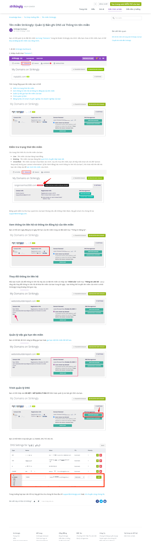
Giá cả (101, 9)
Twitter (101, 501)
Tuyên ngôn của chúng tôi (107, 538)
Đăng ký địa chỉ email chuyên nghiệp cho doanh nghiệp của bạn (37, 99)
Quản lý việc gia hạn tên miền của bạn (27, 93)
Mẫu (93, 9)
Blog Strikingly (63, 536)
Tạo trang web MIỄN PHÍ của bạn (125, 4)
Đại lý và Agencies (82, 538)
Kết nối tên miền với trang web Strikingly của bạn (127, 37)
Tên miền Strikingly (49, 17)
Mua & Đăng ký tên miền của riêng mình (24, 41)
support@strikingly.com (18, 214)
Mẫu (14, 538)
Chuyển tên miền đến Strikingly (121, 40)
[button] (34, 501)
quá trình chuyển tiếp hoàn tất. (52, 159)
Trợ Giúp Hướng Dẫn (31, 17)
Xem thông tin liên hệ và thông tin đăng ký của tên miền (34, 91)
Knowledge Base (15, 17)
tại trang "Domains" (43, 38)
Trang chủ (83, 9)
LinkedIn (105, 501)
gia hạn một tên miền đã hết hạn (59, 340)
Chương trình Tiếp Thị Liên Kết (87, 536)
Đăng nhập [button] (103, 4)
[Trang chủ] (16, 6)
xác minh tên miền (34, 167)
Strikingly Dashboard (23, 49)
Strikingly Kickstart (42, 536)
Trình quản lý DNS (20, 96)
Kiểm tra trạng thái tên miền (23, 88)
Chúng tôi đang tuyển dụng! (108, 536)
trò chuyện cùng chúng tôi (94, 494)
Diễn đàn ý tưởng (133, 9)
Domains (28, 53)
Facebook (97, 501)
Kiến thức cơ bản (115, 9)
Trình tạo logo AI (41, 538)
